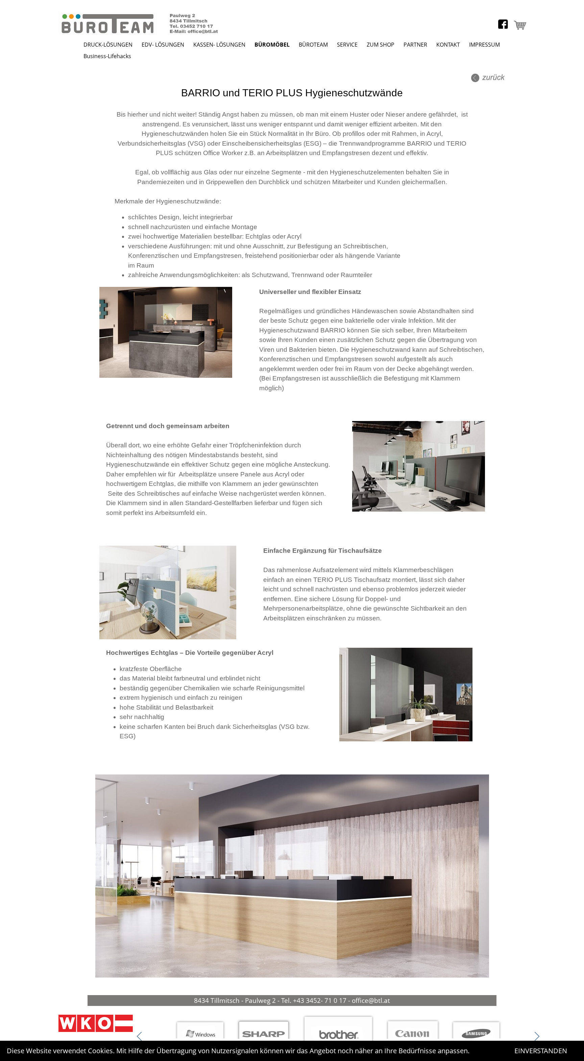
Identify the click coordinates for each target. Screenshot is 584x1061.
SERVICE (347, 44)
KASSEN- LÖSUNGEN (219, 44)
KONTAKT (448, 44)
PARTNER (415, 44)
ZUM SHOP (380, 44)
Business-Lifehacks (107, 56)
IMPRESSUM (484, 44)
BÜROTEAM (313, 44)
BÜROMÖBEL (272, 44)
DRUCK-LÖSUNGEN (107, 44)
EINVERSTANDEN (540, 1050)
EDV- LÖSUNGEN (163, 44)
